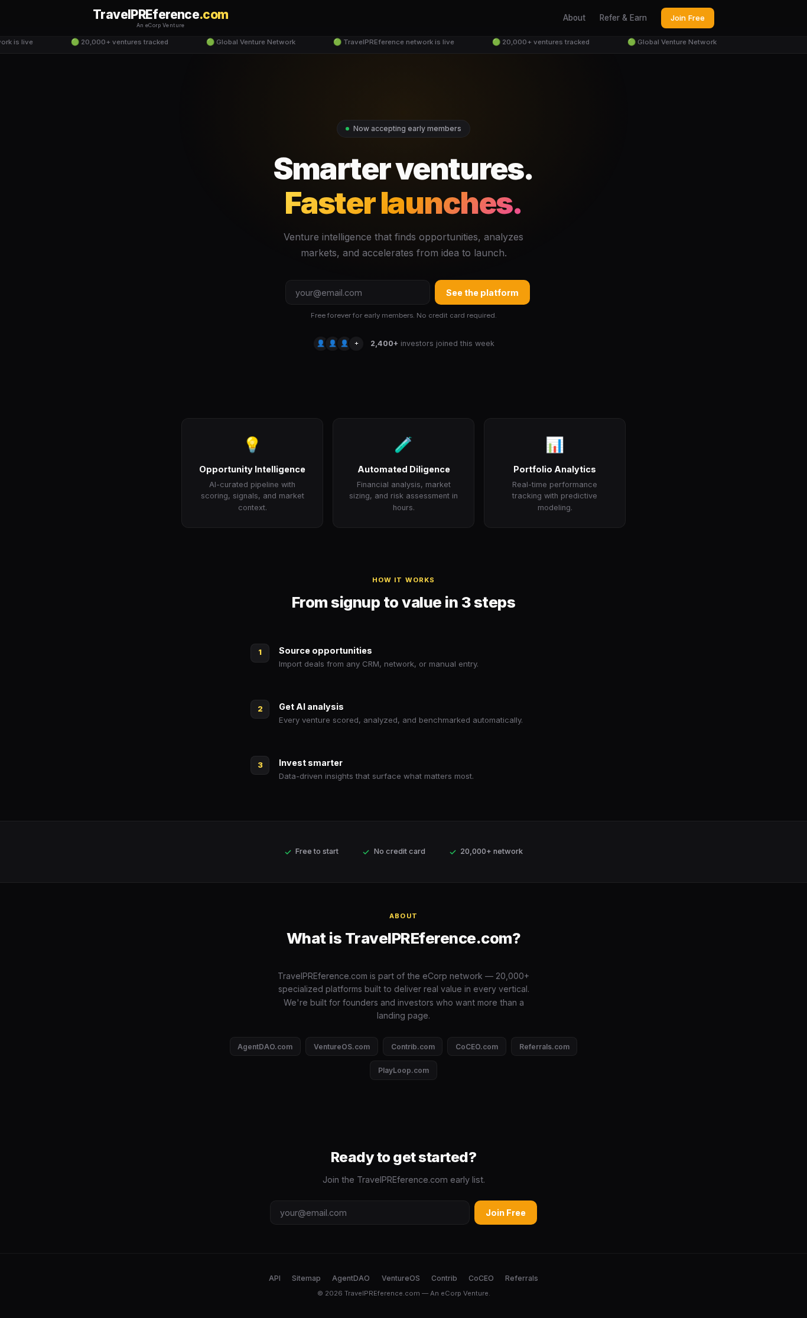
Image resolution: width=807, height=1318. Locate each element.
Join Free (688, 17)
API (275, 1278)
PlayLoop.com (403, 1070)
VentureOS (401, 1278)
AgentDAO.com (264, 1046)
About (574, 17)
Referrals (521, 1278)
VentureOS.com (342, 1046)
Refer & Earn (623, 17)
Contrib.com (413, 1046)
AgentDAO (351, 1278)
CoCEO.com (476, 1046)
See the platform (482, 293)
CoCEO (481, 1278)
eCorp (451, 1293)
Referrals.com (544, 1046)
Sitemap (306, 1278)
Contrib (444, 1278)
